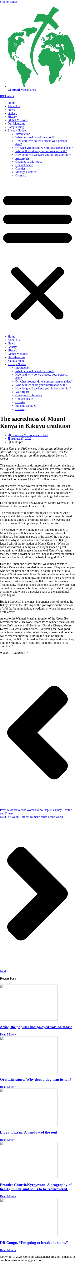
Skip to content (9, 1)
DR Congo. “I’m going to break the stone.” (34, 1243)
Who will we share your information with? (41, 151)
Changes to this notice (28, 161)
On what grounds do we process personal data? (44, 147)
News (11, 109)
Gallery (12, 113)
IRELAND (7, 96)
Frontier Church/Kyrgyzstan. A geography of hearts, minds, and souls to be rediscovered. (36, 1187)
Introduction (22, 134)
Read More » (8, 1034)
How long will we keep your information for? (43, 154)
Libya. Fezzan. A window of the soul (28, 1132)
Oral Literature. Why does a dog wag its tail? (35, 1079)
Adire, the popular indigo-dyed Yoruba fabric (36, 1027)
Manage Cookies (25, 172)
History (12, 116)
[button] (37, 256)
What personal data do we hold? (34, 137)
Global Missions (18, 120)
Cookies (20, 168)
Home (11, 102)
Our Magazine (16, 123)
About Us (14, 106)
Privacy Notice (17, 130)
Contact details (24, 165)
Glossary (20, 175)
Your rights (22, 158)
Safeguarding (16, 127)
